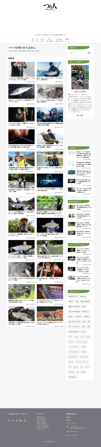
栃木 (84, 321)
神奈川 (84, 306)
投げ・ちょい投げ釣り (74, 326)
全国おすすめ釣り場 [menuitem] (41, 421)
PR (77, 372)
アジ (82, 367)
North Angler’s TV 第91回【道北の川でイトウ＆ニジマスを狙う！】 (83, 233)
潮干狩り (71, 316)
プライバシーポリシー (71, 423)
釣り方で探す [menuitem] (37, 40)
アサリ (87, 367)
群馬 (77, 301)
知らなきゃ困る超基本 (74, 311)
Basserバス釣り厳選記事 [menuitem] (42, 427)
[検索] (89, 53)
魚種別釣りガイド (73, 296)
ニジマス (88, 336)
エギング (71, 362)
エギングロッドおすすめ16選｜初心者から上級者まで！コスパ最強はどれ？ (83, 190)
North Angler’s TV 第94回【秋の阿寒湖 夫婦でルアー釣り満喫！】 (83, 207)
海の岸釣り (87, 316)
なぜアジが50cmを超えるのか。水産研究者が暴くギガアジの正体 (83, 181)
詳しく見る (80, 115)
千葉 (88, 326)
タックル (71, 341)
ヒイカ (76, 336)
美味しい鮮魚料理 (85, 301)
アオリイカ (71, 372)
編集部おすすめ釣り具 (74, 306)
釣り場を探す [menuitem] (42, 40)
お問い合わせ (73, 431)
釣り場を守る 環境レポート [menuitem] (43, 425)
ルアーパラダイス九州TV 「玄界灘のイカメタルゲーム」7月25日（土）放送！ (83, 269)
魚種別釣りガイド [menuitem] (41, 417)
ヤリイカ (83, 331)
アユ (70, 367)
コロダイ (83, 351)
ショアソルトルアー (74, 351)
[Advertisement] (50, 22)
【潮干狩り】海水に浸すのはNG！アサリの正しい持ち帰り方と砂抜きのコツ (83, 172)
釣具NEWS (83, 296)
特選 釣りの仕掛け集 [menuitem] (41, 423)
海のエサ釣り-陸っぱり (74, 321)
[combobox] (78, 52)
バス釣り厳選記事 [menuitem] (49, 40)
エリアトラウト (84, 357)
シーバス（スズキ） (74, 346)
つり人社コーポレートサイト (17, 414)
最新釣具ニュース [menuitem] (67, 40)
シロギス (83, 346)
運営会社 (68, 417)
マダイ (70, 336)
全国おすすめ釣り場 (74, 331)
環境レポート (85, 311)
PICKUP (83, 372)
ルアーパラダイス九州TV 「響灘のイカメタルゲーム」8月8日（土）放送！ (83, 250)
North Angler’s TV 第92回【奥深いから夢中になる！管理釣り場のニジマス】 (83, 224)
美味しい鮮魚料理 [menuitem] (41, 419)
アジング (76, 367)
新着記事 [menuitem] (33, 40)
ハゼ (82, 336)
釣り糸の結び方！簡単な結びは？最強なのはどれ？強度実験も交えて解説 (83, 164)
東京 (89, 321)
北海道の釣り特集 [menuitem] (59, 40)
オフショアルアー (73, 357)
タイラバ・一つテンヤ (81, 341)
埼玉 (83, 326)
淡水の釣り (78, 316)
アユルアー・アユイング (82, 362)
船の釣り (71, 301)
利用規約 (68, 420)
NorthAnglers (72, 377)
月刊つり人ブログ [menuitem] (41, 429)
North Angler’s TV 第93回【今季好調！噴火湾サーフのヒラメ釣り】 (83, 216)
